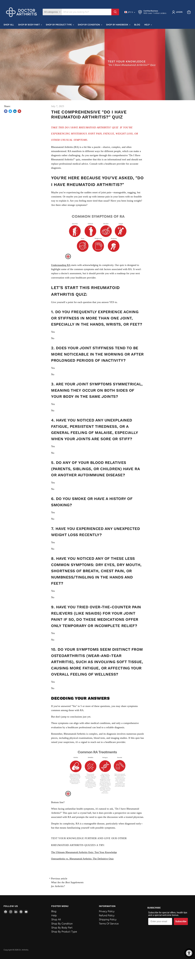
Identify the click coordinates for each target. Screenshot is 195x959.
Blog (137, 24)
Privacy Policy (106, 911)
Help (147, 24)
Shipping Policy (107, 919)
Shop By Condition (89, 24)
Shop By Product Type (59, 24)
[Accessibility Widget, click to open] (189, 953)
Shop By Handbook (117, 24)
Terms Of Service (109, 923)
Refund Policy (106, 915)
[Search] (115, 12)
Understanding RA (60, 265)
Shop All (9, 24)
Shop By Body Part (29, 24)
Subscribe (180, 921)
